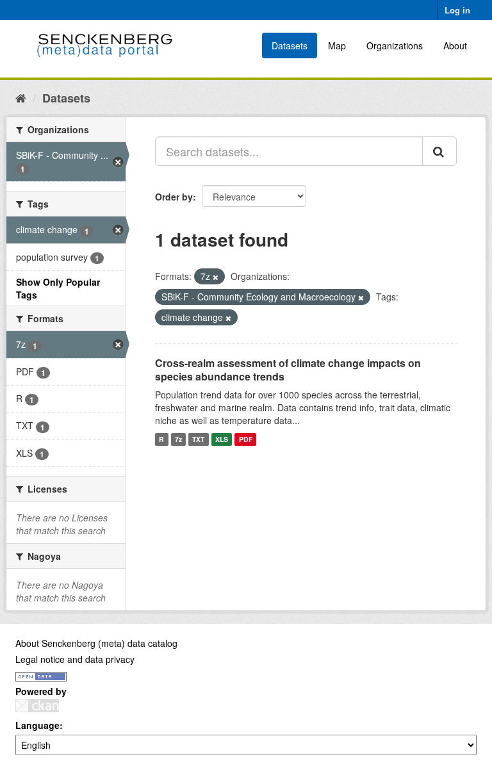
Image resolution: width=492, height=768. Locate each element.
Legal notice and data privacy (75, 659)
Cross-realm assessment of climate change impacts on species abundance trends (288, 369)
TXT (198, 439)
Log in (457, 10)
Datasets (290, 45)
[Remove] (215, 277)
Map (337, 45)
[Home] (20, 97)
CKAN (37, 705)
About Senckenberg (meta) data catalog (96, 643)
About (455, 45)
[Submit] (439, 151)
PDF (245, 439)
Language (37, 725)
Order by (174, 196)
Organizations (394, 45)
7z (178, 439)
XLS (221, 439)
